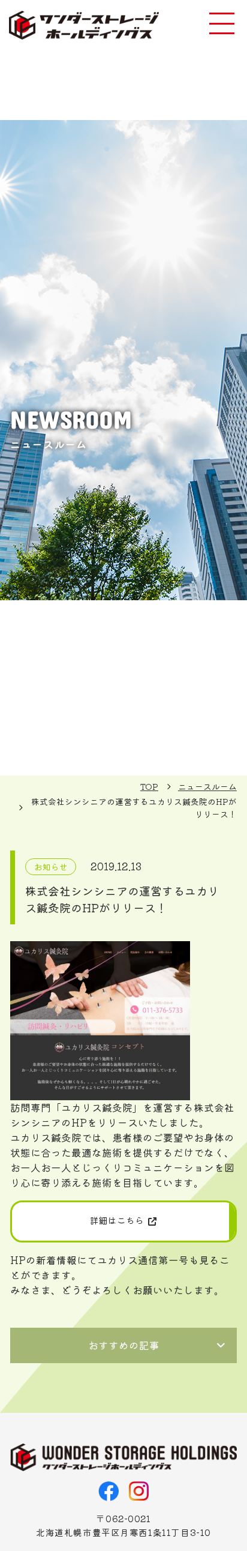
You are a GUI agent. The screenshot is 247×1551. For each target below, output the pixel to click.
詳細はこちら (117, 1220)
